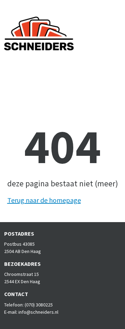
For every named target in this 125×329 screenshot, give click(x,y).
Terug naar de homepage (44, 200)
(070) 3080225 (39, 305)
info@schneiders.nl (38, 312)
